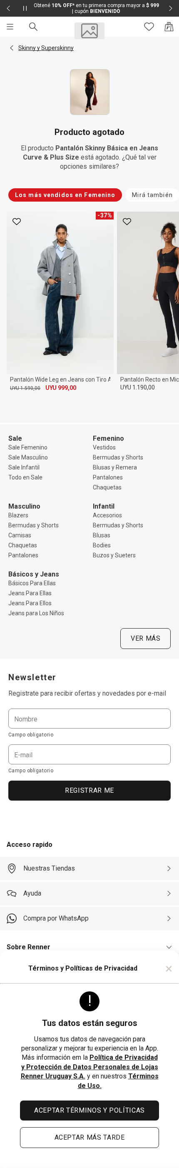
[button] (11, 48)
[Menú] (10, 27)
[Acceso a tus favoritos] (149, 27)
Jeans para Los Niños (36, 613)
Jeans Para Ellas (30, 593)
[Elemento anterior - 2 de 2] (8, 8)
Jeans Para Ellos (30, 603)
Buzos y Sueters (114, 555)
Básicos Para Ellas (32, 583)
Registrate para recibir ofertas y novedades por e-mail (87, 693)
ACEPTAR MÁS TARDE (90, 1137)
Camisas (19, 535)
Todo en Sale (25, 477)
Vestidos (104, 447)
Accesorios (107, 515)
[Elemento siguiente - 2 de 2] (170, 8)
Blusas (101, 535)
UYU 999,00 (60, 387)
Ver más (145, 638)
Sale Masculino (28, 457)
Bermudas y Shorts (118, 457)
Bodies (102, 545)
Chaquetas (107, 487)
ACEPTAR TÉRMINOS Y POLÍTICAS (89, 1110)
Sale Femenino (27, 447)
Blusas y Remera (115, 467)
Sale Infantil (24, 467)
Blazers (18, 515)
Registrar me (89, 790)
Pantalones (108, 477)
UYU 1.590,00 (25, 388)
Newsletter (32, 677)
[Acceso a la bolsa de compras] (169, 27)
